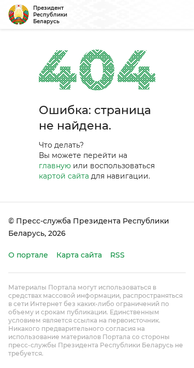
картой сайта (64, 176)
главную (55, 165)
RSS (117, 255)
